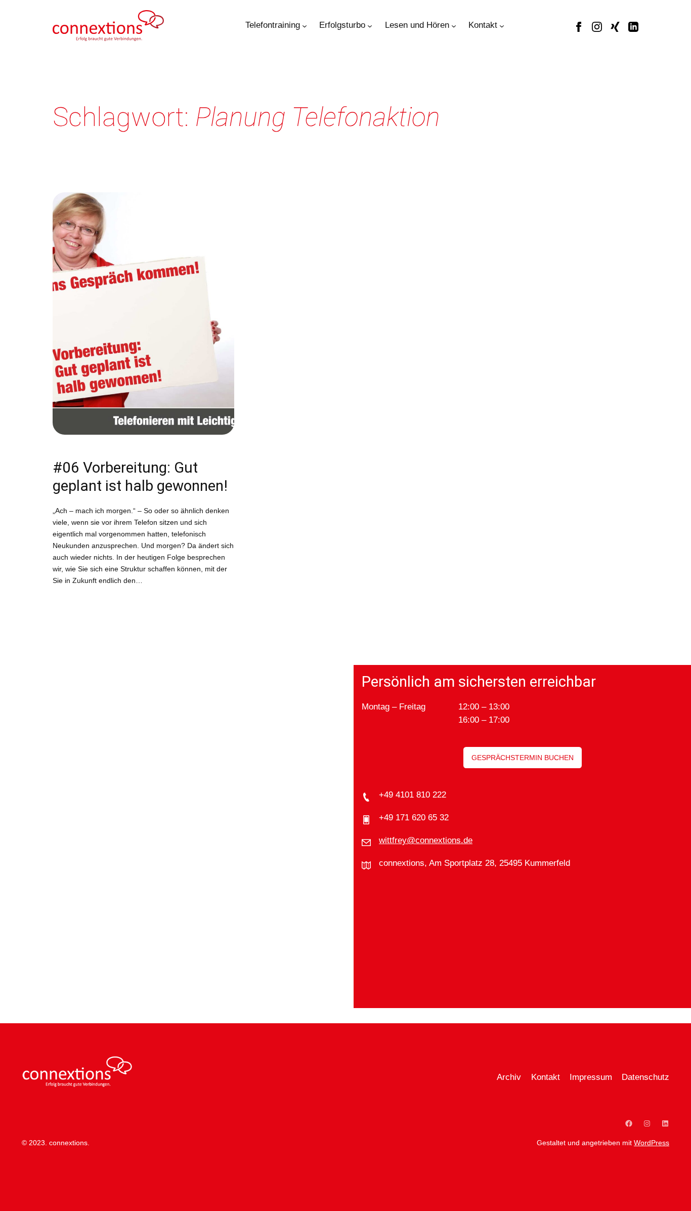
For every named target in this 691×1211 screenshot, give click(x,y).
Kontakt (482, 25)
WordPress (651, 1143)
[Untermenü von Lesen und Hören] (453, 25)
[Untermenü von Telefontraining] (304, 25)
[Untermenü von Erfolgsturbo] (369, 25)
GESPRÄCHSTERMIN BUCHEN (522, 758)
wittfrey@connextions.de (425, 840)
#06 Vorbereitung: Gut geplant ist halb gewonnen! (140, 476)
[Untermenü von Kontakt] (501, 25)
